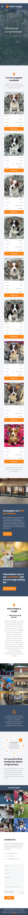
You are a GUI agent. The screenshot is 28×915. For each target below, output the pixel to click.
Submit (9, 897)
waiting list (18, 848)
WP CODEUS (14, 913)
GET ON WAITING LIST (9, 588)
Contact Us (7, 534)
